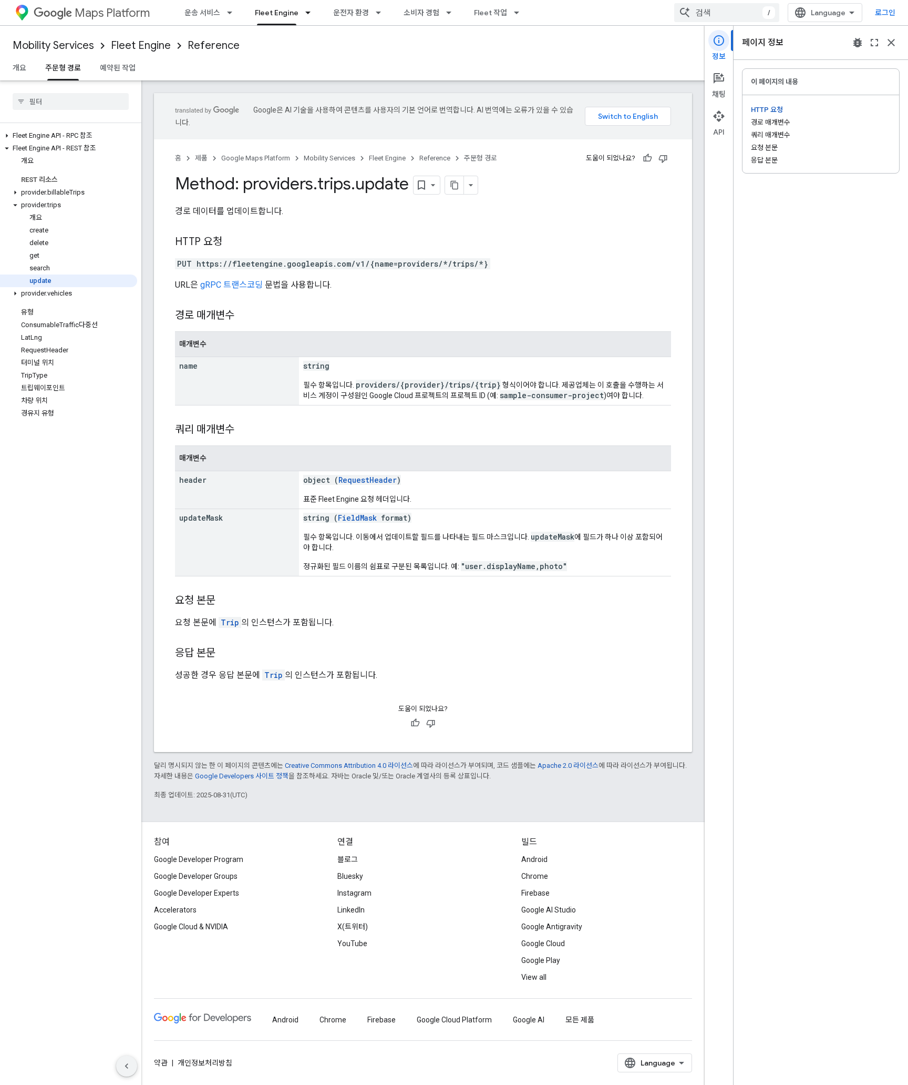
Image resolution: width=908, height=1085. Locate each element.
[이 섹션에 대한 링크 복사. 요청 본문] (225, 601)
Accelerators (175, 910)
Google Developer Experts (196, 893)
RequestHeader (367, 480)
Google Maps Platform (255, 158)
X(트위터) (352, 926)
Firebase (535, 893)
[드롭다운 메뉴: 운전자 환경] (381, 12)
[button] (68, 135)
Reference (214, 45)
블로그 (347, 859)
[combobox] (726, 12)
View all (533, 977)
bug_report (857, 42)
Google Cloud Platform (454, 1020)
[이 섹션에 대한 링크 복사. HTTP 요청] (232, 242)
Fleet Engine (276, 12)
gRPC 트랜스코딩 (231, 285)
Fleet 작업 (490, 12)
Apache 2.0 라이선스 (568, 765)
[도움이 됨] (647, 158)
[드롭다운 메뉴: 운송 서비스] (232, 12)
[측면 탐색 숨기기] (126, 1066)
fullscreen (874, 42)
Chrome (534, 876)
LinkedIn (351, 910)
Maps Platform (112, 13)
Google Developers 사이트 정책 (241, 776)
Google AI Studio (548, 910)
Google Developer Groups (196, 876)
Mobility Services (53, 45)
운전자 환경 (351, 12)
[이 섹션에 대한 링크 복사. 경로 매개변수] (244, 316)
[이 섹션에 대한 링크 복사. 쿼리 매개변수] (244, 430)
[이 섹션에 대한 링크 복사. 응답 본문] (225, 653)
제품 (201, 158)
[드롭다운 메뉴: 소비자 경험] (452, 12)
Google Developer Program (198, 859)
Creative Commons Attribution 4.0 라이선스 (349, 765)
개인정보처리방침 (205, 1063)
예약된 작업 (118, 68)
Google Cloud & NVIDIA (191, 926)
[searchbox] (71, 101)
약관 (161, 1063)
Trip (230, 622)
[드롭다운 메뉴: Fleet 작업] (519, 12)
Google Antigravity (551, 926)
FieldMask (357, 518)
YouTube (352, 943)
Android (534, 859)
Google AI (528, 1020)
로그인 (885, 12)
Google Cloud (543, 943)
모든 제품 (579, 1020)
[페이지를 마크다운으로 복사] (454, 185)
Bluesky (350, 876)
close (891, 42)
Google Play (540, 960)
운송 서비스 (202, 12)
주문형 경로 (63, 68)
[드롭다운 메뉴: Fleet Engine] (311, 12)
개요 (19, 68)
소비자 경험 (421, 12)
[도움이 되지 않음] (663, 158)
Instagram (354, 893)
